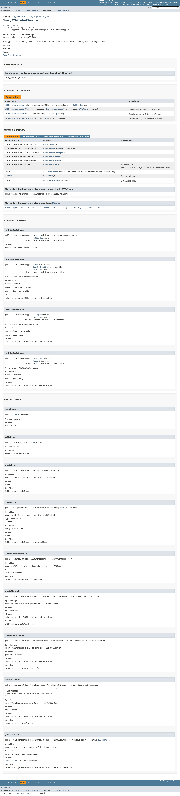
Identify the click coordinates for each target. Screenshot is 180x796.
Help (59, 3)
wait (85, 207)
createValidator (51, 164)
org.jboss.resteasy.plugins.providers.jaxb (30, 17)
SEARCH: (148, 8)
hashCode (46, 207)
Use (29, 3)
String (53, 109)
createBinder (49, 144)
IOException (104, 740)
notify (56, 207)
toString (77, 207)
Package (14, 3)
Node (33, 144)
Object (61, 109)
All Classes (6, 7)
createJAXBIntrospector (55, 152)
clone (7, 207)
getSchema (48, 176)
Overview (5, 3)
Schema (9, 176)
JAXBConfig (78, 105)
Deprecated (43, 3)
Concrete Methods (53, 136)
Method (35, 10)
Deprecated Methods (78, 136)
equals (16, 207)
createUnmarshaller (52, 160)
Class (27, 109)
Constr (27, 10)
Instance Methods (31, 136)
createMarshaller (51, 156)
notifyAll (65, 207)
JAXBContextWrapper (14, 105)
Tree (35, 3)
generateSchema (50, 172)
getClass (35, 207)
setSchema (48, 180)
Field (19, 10)
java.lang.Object (10, 25)
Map (47, 109)
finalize (25, 207)
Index (52, 3)
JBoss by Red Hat (22, 793)
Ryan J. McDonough (12, 55)
